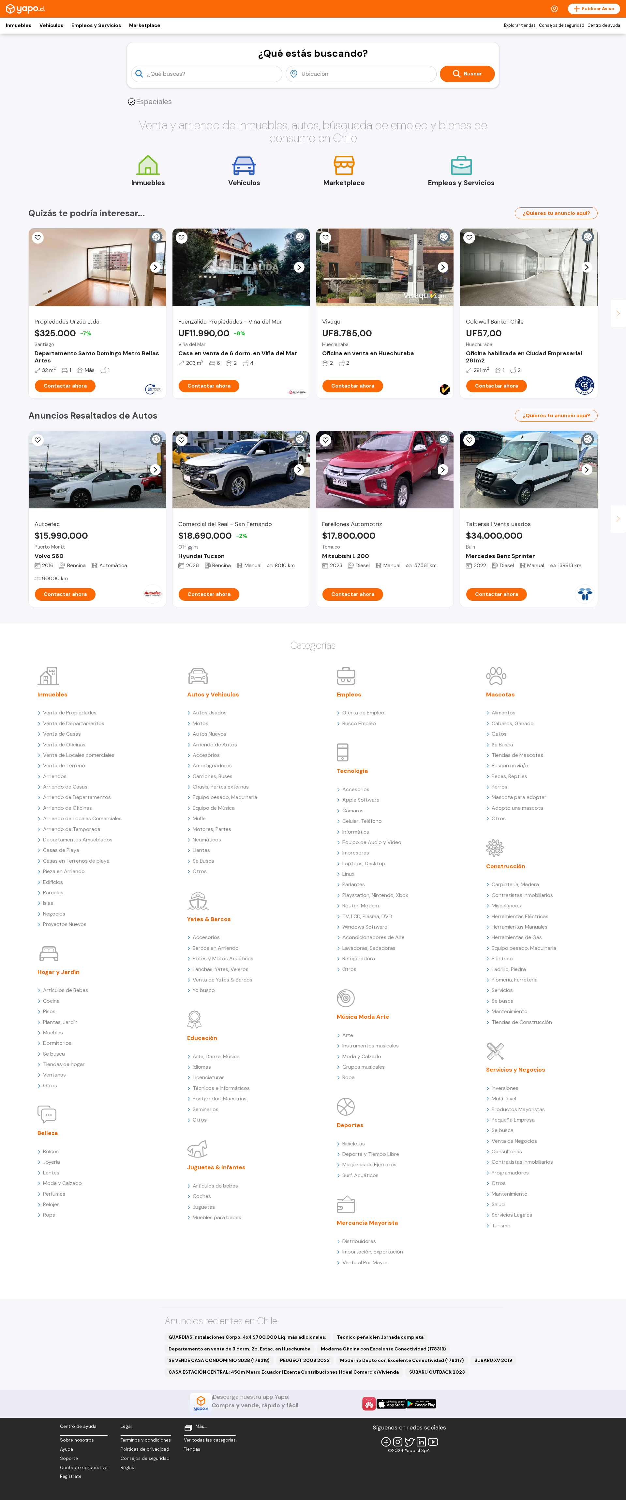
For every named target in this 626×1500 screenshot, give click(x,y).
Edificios (53, 882)
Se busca (54, 1053)
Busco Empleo (359, 723)
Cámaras (353, 810)
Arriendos (55, 776)
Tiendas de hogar (64, 1064)
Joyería (51, 1161)
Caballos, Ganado (513, 723)
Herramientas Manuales (519, 926)
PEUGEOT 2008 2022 (305, 1360)
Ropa (49, 1214)
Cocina (51, 1000)
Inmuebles (18, 25)
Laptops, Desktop (363, 863)
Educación (202, 1038)
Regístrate (71, 1476)
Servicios (502, 990)
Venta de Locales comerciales (78, 755)
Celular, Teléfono (362, 821)
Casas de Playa (61, 850)
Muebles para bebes (217, 1217)
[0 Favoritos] (181, 238)
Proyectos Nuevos (64, 924)
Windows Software (364, 926)
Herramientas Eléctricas (520, 916)
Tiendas (192, 1449)
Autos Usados (210, 712)
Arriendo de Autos (215, 744)
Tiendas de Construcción (522, 1022)
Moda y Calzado (62, 1183)
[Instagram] (398, 1442)
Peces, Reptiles (509, 776)
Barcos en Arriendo (216, 948)
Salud (498, 1204)
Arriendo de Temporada (71, 829)
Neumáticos (207, 839)
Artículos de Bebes (65, 990)
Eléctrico (502, 958)
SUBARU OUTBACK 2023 (437, 1372)
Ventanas (54, 1074)
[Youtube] (433, 1442)
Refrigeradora (358, 958)
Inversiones (505, 1088)
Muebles (53, 1032)
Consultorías (507, 1151)
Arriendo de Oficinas (67, 808)
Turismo (501, 1225)
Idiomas (202, 1066)
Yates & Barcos (209, 919)
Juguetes (204, 1207)
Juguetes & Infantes (216, 1167)
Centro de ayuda (604, 25)
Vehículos (51, 25)
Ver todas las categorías (210, 1440)
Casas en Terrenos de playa (76, 860)
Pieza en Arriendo (64, 871)
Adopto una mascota (517, 808)
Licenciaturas (209, 1077)
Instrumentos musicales (370, 1045)
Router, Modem (360, 905)
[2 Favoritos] (181, 440)
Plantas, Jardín (60, 1022)
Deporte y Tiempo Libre (370, 1154)
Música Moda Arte (363, 1017)
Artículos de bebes (215, 1185)
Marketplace (144, 25)
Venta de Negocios (514, 1141)
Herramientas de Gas (517, 937)
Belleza (47, 1133)
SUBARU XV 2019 (493, 1360)
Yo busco (204, 990)
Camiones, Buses (212, 776)
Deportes (350, 1125)
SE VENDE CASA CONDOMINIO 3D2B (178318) (219, 1360)
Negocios (54, 913)
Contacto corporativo (84, 1467)
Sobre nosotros (77, 1440)
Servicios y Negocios (515, 1070)
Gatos (499, 733)
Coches (202, 1196)
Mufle (199, 818)
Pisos (49, 1011)
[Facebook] (386, 1442)
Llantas (201, 850)
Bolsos (51, 1151)
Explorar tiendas (520, 25)
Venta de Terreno (64, 765)
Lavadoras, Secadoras (368, 948)
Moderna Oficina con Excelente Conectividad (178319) (383, 1349)
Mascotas (500, 694)
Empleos (349, 694)
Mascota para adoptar (519, 797)
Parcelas (53, 892)
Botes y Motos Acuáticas (223, 958)
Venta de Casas (62, 733)
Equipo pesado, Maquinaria (225, 797)
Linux (348, 873)
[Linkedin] (421, 1442)
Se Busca (203, 860)
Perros (499, 786)
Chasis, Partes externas (221, 786)
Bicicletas (353, 1143)
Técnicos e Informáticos (221, 1088)
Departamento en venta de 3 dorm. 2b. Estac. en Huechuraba (239, 1349)
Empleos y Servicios (96, 25)
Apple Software (361, 799)
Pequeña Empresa (513, 1119)
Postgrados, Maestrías (219, 1098)
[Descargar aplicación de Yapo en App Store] (391, 1404)
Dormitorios (57, 1043)
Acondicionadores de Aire (373, 937)
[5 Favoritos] (469, 440)
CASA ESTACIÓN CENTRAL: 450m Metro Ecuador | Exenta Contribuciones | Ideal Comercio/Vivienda (284, 1372)
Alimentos (503, 712)
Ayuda (66, 1449)
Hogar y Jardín (58, 972)
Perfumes (54, 1193)
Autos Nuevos (209, 733)
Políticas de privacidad (145, 1449)
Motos (200, 723)
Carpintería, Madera (515, 884)
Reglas (127, 1467)
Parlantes (353, 884)
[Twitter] (409, 1442)
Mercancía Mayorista (367, 1223)
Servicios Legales (512, 1214)
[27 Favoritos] (38, 238)
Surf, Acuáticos (360, 1175)
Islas (48, 903)
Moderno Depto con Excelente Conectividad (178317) (402, 1360)
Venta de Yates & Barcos (222, 979)
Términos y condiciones (146, 1440)
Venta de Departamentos (73, 723)
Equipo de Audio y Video (371, 842)
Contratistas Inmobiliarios (522, 895)
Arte (347, 1035)
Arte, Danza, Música (216, 1056)
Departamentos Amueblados (77, 839)
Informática (355, 831)
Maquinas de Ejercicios (369, 1164)
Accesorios (206, 755)
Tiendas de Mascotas (517, 755)
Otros (50, 1085)
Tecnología (352, 771)
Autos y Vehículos (213, 694)
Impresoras (355, 852)
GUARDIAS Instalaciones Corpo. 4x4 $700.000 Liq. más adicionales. (247, 1337)
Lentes (51, 1172)
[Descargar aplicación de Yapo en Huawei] (369, 1403)
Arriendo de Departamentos (77, 797)
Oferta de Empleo (363, 712)
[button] (155, 267)
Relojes (51, 1204)
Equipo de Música (214, 808)
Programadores (510, 1172)
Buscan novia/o (510, 765)
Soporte (69, 1458)
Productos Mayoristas (518, 1109)
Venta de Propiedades (70, 712)
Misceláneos (506, 905)
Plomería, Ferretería (515, 979)
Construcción (505, 866)
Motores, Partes (212, 829)
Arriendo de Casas (65, 786)
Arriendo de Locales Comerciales (82, 818)
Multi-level (504, 1098)
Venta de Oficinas (64, 744)
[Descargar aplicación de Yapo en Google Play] (421, 1404)
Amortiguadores (212, 765)
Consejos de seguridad (561, 25)
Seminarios (205, 1109)
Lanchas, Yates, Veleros (220, 969)
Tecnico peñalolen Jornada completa (380, 1337)
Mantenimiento (510, 1011)
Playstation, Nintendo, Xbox (375, 895)
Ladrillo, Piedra (509, 969)
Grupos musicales (363, 1066)
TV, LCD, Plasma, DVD (367, 916)
